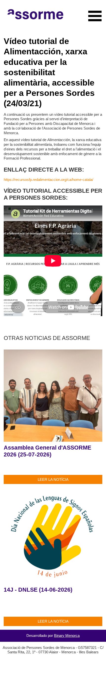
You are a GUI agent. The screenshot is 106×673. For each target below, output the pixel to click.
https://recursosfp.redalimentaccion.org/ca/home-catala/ (48, 179)
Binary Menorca (67, 635)
